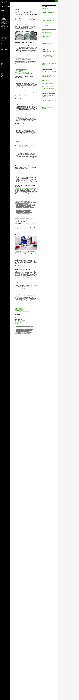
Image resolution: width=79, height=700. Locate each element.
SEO (1, 74)
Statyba (2, 76)
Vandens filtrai (17, 9)
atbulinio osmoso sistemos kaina (20, 201)
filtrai (17, 205)
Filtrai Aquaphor (18, 71)
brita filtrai (17, 203)
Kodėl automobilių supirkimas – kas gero (48, 51)
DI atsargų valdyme (45, 8)
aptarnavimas (24, 265)
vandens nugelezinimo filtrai (20, 333)
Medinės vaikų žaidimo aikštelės (21, 69)
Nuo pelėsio (2, 66)
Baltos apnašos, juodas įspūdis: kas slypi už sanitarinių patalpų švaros (48, 76)
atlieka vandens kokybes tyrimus (28, 202)
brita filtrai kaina (23, 203)
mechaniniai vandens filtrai (20, 206)
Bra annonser (3, 64)
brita (35, 202)
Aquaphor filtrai (3, 25)
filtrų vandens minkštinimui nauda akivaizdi (24, 188)
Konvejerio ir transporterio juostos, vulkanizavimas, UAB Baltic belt (5, 50)
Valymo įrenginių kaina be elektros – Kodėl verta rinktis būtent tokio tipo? (5, 23)
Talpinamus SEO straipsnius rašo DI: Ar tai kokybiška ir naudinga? (48, 21)
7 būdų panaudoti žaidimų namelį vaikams (48, 86)
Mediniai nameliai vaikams (4, 38)
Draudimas (2, 48)
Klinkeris (44, 30)
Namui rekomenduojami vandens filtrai (47, 18)
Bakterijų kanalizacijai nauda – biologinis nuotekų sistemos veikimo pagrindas (49, 72)
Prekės (2, 73)
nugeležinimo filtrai (28, 206)
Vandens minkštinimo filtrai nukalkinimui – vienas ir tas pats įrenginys (26, 12)
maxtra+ (33, 205)
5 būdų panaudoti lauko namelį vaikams (47, 83)
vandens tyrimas (27, 213)
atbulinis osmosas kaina (19, 202)
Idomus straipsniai (46, 40)
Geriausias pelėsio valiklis (4, 19)
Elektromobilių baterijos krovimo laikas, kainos (49, 100)
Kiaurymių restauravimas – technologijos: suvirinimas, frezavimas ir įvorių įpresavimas (48, 45)
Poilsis (2, 72)
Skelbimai (30, 218)
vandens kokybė (26, 331)
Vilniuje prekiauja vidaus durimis (47, 105)
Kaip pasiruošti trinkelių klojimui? (47, 61)
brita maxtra (29, 203)
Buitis (16, 218)
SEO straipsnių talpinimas (6, 1)
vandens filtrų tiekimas (19, 331)
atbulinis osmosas (29, 201)
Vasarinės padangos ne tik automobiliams (22, 72)
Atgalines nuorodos (46, 49)
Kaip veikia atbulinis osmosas (46, 80)
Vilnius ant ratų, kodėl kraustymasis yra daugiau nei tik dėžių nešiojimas (5, 13)
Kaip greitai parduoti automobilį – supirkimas (48, 73)
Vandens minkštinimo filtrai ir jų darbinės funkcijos (24, 73)
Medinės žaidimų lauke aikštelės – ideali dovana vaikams (4, 29)
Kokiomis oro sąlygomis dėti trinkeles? (47, 32)
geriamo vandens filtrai (22, 205)
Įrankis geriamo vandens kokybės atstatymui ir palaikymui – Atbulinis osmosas (48, 36)
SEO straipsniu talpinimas (47, 69)
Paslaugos (19, 218)
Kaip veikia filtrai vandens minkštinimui (22, 311)
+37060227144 (19, 322)
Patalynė (2, 71)
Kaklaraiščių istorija (45, 25)
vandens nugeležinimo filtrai (20, 213)
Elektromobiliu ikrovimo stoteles (49, 93)
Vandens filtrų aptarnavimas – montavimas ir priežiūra (25, 221)
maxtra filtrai (29, 205)
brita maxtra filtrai (19, 204)
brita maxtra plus (25, 204)
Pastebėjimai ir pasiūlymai (25, 218)
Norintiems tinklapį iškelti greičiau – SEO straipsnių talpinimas (4, 33)
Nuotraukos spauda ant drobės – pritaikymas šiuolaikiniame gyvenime (48, 78)
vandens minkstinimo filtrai (28, 212)
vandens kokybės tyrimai (19, 212)
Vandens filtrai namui (19, 70)
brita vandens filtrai (32, 204)
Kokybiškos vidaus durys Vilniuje (47, 26)
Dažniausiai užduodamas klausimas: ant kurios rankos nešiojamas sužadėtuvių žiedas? (48, 56)
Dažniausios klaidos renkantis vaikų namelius (48, 88)
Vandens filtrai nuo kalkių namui (46, 43)
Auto (2, 63)
